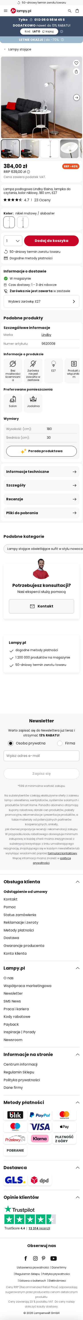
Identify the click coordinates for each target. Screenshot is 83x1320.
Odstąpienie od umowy (25, 891)
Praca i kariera (16, 1009)
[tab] (41, 918)
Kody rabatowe (17, 1016)
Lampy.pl (14, 968)
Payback (11, 1024)
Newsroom (13, 1039)
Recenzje (14, 499)
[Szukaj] (69, 10)
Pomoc (10, 907)
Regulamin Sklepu (19, 1072)
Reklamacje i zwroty (21, 922)
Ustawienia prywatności (33, 1267)
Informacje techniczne (27, 471)
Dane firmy (13, 1087)
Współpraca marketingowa (27, 985)
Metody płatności (19, 930)
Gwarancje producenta (24, 945)
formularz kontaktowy (62, 853)
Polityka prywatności (22, 1080)
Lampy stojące (19, 49)
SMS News (12, 1001)
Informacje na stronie (28, 1054)
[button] (10, 148)
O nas (9, 978)
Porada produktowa (45, 451)
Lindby (46, 335)
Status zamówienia (20, 914)
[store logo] (23, 10)
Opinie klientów (21, 1197)
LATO (39, 31)
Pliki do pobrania (22, 513)
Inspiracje (12, 1032)
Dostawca (15, 1167)
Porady (29, 1032)
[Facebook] (29, 1258)
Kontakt (10, 899)
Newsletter (13, 993)
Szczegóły (15, 485)
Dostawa (11, 937)
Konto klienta (15, 953)
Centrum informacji (20, 1064)
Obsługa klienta (22, 882)
